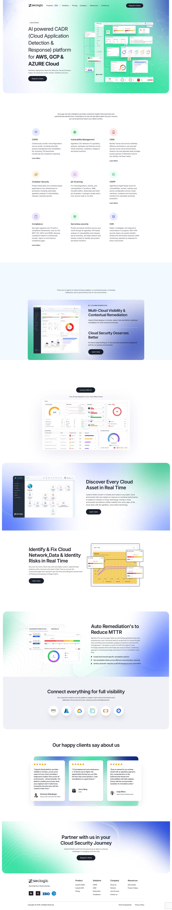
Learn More (36, 158)
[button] (86, 425)
